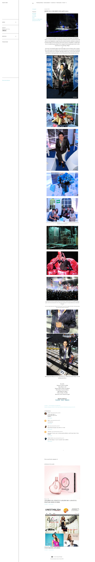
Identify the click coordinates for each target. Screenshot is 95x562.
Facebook (57, 400)
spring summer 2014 (36, 20)
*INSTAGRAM (59, 2)
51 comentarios (51, 504)
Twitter (62, 400)
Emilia (49, 412)
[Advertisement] (6, 58)
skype (33, 17)
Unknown (49, 431)
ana (48, 425)
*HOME (63, 2)
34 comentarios (51, 549)
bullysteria (62, 222)
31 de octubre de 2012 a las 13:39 (55, 412)
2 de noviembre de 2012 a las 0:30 (57, 431)
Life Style (34, 14)
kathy (49, 420)
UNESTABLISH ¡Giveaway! (52, 548)
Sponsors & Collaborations (37, 19)
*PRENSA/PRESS (39, 2)
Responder (50, 423)
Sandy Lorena (50, 438)
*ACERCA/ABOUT (47, 2)
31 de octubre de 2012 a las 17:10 (55, 420)
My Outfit (34, 16)
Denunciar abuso (6, 80)
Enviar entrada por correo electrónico (54, 405)
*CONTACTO (53, 2)
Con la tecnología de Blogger (57, 556)
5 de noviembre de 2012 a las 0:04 (58, 438)
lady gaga (34, 13)
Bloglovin (67, 400)
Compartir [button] (34, 9)
